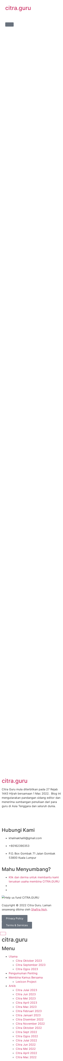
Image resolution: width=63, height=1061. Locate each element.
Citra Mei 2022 (26, 1049)
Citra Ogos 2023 (27, 969)
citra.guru (18, 8)
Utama (13, 956)
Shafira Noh (39, 909)
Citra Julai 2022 (26, 1040)
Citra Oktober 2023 (29, 960)
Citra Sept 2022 (26, 1032)
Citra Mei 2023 (26, 998)
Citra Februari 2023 (29, 1011)
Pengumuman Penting (23, 973)
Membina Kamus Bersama (26, 977)
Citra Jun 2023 (26, 994)
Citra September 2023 (31, 965)
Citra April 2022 (26, 1053)
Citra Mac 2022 (26, 1057)
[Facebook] (6, 818)
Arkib (12, 986)
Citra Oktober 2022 (29, 1028)
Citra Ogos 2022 (27, 1036)
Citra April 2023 (26, 1002)
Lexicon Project (26, 981)
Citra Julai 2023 (26, 990)
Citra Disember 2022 (30, 1019)
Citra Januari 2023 (28, 1015)
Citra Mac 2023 (26, 1007)
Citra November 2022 (30, 1023)
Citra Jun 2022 (26, 1044)
